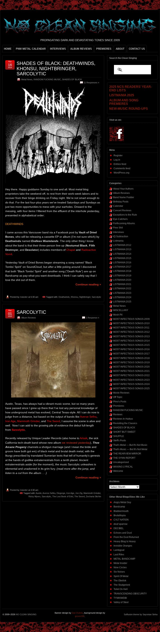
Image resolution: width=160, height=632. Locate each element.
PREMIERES (103, 48)
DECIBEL (119, 528)
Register (118, 155)
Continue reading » (88, 284)
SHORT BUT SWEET (124, 432)
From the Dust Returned (126, 537)
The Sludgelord (122, 584)
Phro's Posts (119, 401)
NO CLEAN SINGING (26, 614)
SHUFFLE (118, 436)
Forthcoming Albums (124, 223)
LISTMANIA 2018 (122, 271)
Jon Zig (78, 493)
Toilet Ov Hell (121, 589)
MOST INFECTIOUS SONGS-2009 (131, 319)
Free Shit (118, 227)
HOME (8, 48)
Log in (117, 159)
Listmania (118, 240)
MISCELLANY (120, 310)
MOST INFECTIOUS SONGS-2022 (131, 375)
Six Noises (119, 571)
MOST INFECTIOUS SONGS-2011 (131, 327)
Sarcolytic (96, 297)
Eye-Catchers (120, 219)
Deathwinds (64, 297)
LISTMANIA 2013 (122, 249)
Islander (24, 297)
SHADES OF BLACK (72, 79)
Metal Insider (120, 563)
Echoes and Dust (123, 532)
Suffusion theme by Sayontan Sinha (140, 614)
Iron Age (70, 493)
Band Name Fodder (123, 197)
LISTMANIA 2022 (122, 288)
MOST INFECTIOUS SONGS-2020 (131, 366)
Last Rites (119, 554)
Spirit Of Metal (121, 576)
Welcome (118, 471)
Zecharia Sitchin (93, 496)
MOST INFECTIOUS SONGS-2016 (131, 349)
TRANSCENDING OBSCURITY (130, 593)
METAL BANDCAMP (124, 558)
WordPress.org (121, 172)
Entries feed (120, 164)
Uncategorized (121, 462)
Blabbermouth (121, 511)
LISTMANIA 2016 (122, 262)
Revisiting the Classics (125, 423)
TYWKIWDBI (120, 598)
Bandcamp (119, 506)
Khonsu (74, 297)
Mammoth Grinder (92, 493)
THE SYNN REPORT (124, 458)
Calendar (118, 206)
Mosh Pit (117, 314)
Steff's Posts (119, 440)
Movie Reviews (121, 392)
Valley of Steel (121, 602)
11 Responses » (91, 82)
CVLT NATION (121, 519)
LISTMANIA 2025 (122, 301)
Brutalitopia (120, 515)
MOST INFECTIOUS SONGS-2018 (131, 358)
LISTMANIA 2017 (122, 266)
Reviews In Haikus (123, 418)
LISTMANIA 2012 (122, 245)
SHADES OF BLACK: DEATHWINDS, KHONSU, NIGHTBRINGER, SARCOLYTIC (56, 68)
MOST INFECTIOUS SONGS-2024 (131, 384)
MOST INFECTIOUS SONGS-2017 (131, 353)
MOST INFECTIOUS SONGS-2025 (131, 388)
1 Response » (92, 317)
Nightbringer (85, 297)
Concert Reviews (122, 210)
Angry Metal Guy (122, 502)
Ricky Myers (34, 496)
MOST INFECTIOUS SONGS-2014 (131, 340)
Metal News (26, 79)
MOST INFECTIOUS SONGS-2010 (131, 323)
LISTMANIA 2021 (122, 284)
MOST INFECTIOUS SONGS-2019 (131, 362)
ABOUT (120, 48)
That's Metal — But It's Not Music (130, 445)
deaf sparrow (120, 524)
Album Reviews (28, 317)
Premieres (118, 406)
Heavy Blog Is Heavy (125, 541)
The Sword (79, 496)
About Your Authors (123, 188)
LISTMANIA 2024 (122, 297)
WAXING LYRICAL (123, 466)
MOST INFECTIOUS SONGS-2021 (131, 371)
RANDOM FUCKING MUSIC (47, 79)
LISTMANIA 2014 (122, 254)
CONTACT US (137, 48)
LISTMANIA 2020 (122, 280)
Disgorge (61, 493)
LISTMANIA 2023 (122, 293)
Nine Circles (120, 567)
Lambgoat (119, 550)
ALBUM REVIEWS (81, 48)
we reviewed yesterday (76, 442)
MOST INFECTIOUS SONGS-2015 (131, 345)
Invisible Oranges (123, 545)
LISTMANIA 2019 (122, 275)
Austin (39, 493)
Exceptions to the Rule (125, 214)
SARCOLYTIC (31, 312)
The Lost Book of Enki (62, 496)
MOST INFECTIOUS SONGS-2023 (131, 379)
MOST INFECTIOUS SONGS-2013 (131, 336)
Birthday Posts (120, 201)
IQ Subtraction (120, 236)
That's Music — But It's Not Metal (130, 449)
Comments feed (122, 168)
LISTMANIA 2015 (122, 258)
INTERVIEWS (58, 48)
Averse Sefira (49, 493)
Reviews (117, 414)
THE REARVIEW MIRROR (127, 453)
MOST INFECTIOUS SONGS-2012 (131, 332)
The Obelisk (120, 580)
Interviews (118, 232)
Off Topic (117, 397)
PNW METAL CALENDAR (31, 48)
